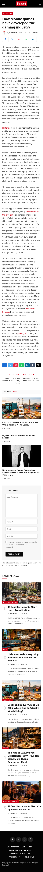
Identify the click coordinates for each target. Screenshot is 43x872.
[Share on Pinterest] (19, 39)
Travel (5, 748)
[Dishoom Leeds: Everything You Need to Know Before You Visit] (21, 640)
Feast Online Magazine (20, 854)
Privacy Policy (15, 850)
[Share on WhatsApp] (26, 39)
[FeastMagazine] (21, 4)
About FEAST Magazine (16, 847)
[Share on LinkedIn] (33, 39)
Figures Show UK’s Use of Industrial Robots (18, 436)
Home (31, 847)
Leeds (5, 649)
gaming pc (22, 333)
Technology (7, 13)
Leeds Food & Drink (10, 602)
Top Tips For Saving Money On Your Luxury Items (11, 380)
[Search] (39, 3)
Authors (28, 850)
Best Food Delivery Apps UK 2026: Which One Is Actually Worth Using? (20, 423)
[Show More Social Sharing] (38, 39)
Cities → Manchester (10, 801)
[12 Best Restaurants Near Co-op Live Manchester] (21, 792)
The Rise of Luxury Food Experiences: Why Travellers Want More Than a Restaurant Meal (23, 757)
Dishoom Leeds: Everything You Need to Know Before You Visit (23, 657)
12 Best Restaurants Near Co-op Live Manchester (24, 808)
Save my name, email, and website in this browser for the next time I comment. (21, 544)
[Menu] (3, 3)
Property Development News (21, 857)
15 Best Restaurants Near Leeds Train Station (22, 608)
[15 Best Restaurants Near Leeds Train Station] (21, 593)
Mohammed (13, 33)
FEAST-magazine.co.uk (23, 863)
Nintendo (6, 128)
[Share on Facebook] (5, 39)
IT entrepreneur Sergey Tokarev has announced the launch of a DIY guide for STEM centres (20, 473)
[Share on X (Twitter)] (12, 39)
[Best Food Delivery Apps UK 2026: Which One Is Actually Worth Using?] (21, 408)
